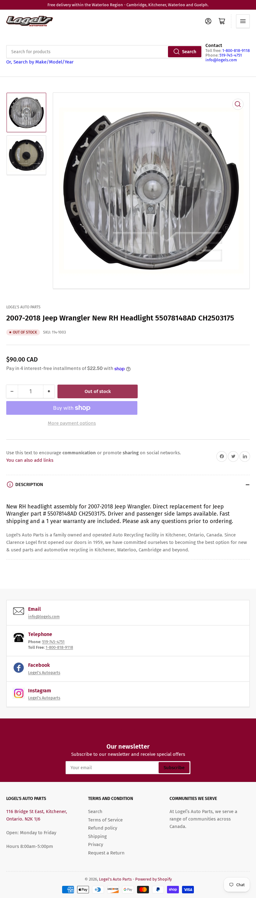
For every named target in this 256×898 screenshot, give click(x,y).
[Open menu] (243, 21)
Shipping (97, 836)
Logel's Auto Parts (23, 307)
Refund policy (102, 828)
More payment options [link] (72, 423)
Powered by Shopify (153, 879)
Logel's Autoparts (44, 672)
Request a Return (106, 853)
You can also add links (29, 460)
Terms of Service (105, 820)
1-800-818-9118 (236, 50)
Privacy (95, 844)
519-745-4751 (230, 55)
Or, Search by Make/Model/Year (40, 62)
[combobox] (104, 51)
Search (189, 51)
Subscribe (174, 767)
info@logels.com (221, 60)
